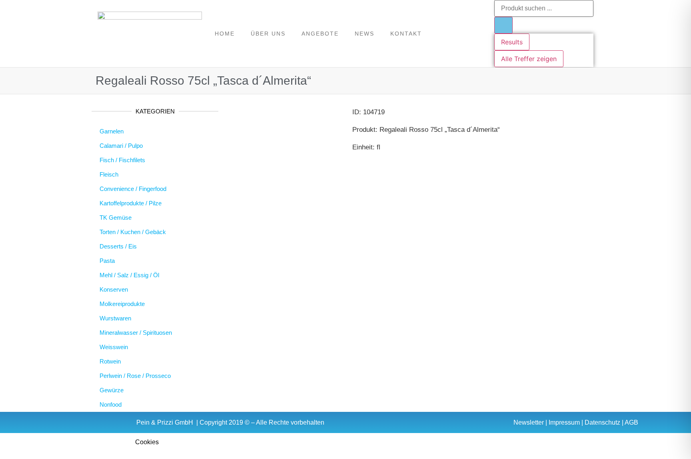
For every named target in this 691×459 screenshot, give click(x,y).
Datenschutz (602, 422)
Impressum (564, 422)
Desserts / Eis (118, 246)
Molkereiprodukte (122, 303)
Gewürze (112, 390)
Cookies (147, 442)
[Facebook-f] (463, 33)
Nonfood (111, 404)
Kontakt (406, 33)
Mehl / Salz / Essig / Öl (129, 275)
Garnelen (112, 131)
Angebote (320, 33)
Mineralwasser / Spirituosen (136, 332)
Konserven (114, 289)
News (364, 33)
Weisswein (114, 347)
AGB (631, 422)
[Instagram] (479, 33)
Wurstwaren (115, 318)
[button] (345, 442)
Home (225, 33)
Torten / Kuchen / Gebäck (133, 232)
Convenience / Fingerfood (133, 188)
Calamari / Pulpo (121, 145)
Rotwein (110, 361)
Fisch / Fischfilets (122, 160)
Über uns (268, 33)
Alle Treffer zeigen (529, 59)
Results (512, 42)
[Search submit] (503, 25)
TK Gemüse (116, 217)
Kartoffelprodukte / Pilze (131, 203)
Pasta (107, 260)
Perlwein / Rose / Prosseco (135, 375)
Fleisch (109, 174)
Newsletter (528, 422)
